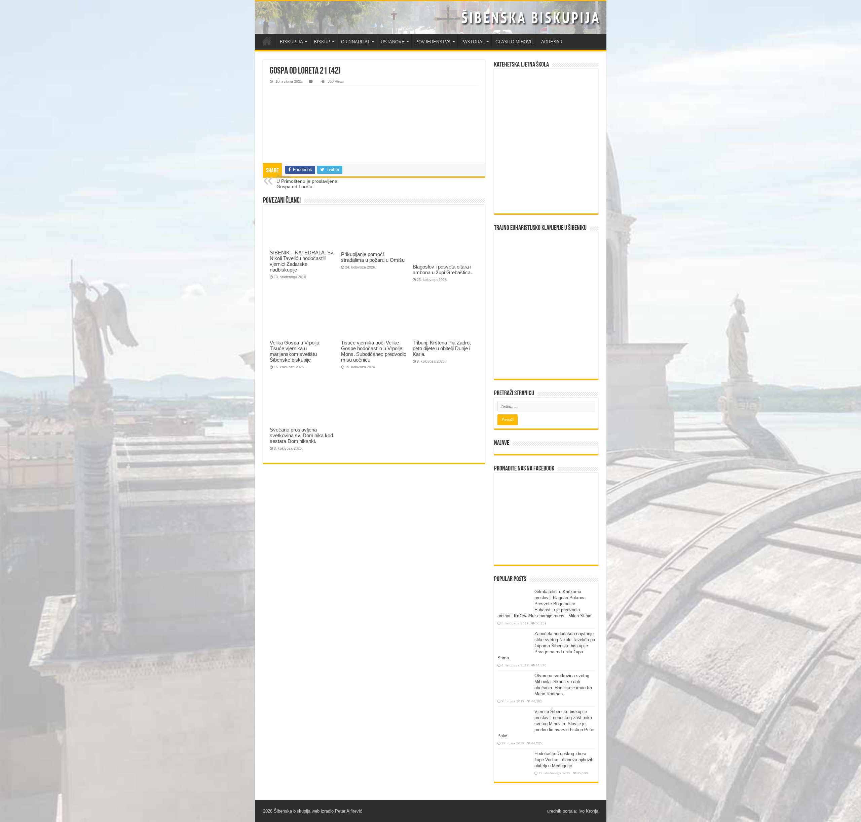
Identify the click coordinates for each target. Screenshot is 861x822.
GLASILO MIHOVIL (514, 41)
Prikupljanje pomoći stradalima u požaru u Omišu (373, 257)
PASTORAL (473, 41)
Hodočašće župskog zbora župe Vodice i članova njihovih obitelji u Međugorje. (563, 759)
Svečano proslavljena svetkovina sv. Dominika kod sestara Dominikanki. (301, 435)
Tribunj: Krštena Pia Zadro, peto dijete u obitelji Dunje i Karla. (442, 348)
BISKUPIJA (291, 41)
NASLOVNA (267, 41)
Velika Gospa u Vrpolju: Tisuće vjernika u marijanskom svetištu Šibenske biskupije (295, 351)
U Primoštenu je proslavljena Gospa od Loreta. (306, 181)
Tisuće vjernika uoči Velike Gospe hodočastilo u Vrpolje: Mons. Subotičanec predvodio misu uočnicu (373, 351)
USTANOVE (393, 41)
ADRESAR (551, 41)
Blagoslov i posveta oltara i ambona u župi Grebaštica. (442, 269)
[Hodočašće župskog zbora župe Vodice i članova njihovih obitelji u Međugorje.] (514, 763)
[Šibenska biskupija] (430, 17)
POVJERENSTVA (433, 41)
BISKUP (322, 41)
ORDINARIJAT (355, 41)
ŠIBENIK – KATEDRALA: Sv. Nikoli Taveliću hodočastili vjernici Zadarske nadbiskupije (302, 261)
